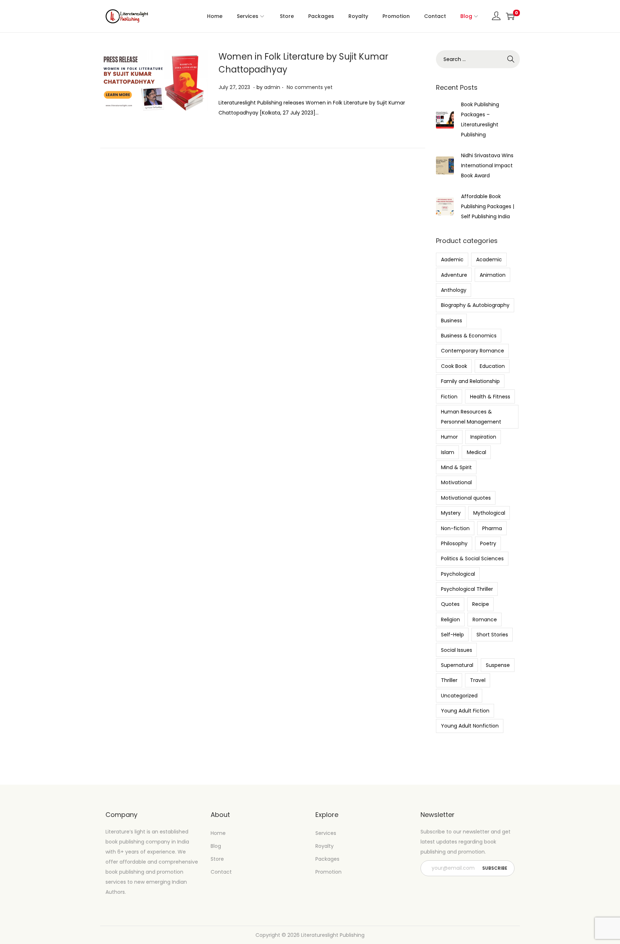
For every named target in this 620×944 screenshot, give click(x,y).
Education (492, 366)
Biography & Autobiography (475, 305)
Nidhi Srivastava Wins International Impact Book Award (487, 165)
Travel (477, 680)
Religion (450, 619)
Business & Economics (469, 335)
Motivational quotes (466, 497)
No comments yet (310, 87)
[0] (510, 16)
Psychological (458, 574)
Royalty (324, 846)
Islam (447, 452)
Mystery (451, 513)
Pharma (492, 528)
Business (451, 320)
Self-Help (452, 634)
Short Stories (492, 634)
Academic (489, 259)
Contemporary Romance (472, 350)
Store (217, 859)
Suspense (498, 665)
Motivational (456, 482)
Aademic (452, 259)
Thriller (449, 680)
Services (325, 833)
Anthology (453, 290)
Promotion (328, 871)
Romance (485, 619)
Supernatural (457, 665)
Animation (493, 275)
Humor (449, 436)
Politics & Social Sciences (472, 558)
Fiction (449, 396)
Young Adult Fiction (465, 710)
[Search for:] (478, 59)
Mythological (489, 513)
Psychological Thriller (467, 589)
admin (272, 87)
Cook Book (454, 366)
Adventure (454, 275)
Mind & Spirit (456, 467)
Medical (476, 452)
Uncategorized (459, 695)
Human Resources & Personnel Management (471, 416)
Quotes (450, 604)
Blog (216, 846)
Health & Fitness (490, 396)
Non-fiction (455, 528)
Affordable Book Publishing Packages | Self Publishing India (487, 206)
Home (218, 833)
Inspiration (483, 436)
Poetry (488, 543)
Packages (327, 859)
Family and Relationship (470, 381)
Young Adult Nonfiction (470, 725)
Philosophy (454, 543)
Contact (221, 871)
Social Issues (456, 650)
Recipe (480, 604)
